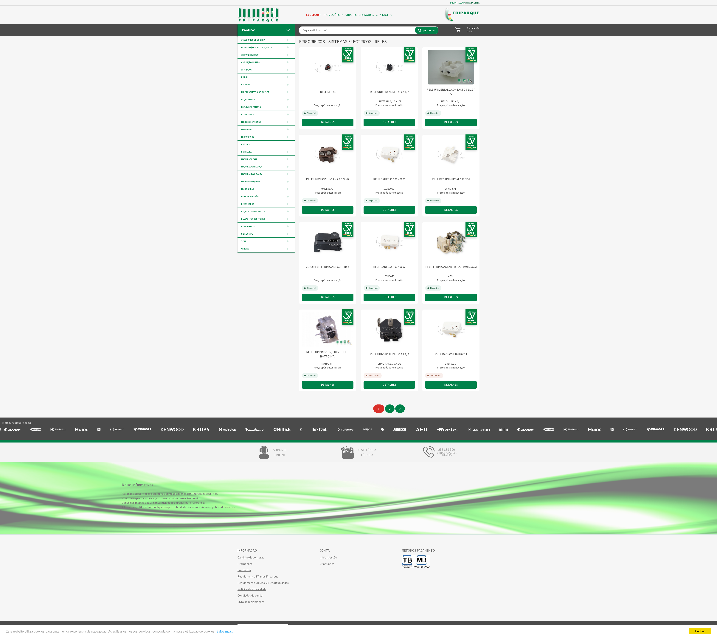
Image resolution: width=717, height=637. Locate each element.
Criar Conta (327, 564)
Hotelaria (246, 151)
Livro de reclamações (251, 602)
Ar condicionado (250, 55)
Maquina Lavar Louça (251, 166)
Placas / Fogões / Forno (253, 219)
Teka (243, 241)
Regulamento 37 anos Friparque (258, 576)
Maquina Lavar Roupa (251, 174)
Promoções (331, 15)
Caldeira (245, 84)
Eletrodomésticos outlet (255, 92)
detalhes (328, 122)
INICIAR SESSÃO (457, 2)
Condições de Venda (250, 595)
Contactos (384, 15)
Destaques (366, 15)
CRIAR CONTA (472, 2)
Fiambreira (246, 129)
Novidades (349, 15)
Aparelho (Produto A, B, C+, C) (256, 47)
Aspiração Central (250, 62)
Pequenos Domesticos (253, 211)
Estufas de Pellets (251, 107)
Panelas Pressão (250, 196)
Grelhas (245, 144)
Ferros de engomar (251, 122)
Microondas (247, 189)
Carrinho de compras (251, 557)
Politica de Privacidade (252, 589)
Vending (245, 248)
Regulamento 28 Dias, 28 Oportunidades (263, 583)
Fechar (700, 631)
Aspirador (246, 69)
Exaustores (247, 114)
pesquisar (429, 30)
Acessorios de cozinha (253, 40)
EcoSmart (313, 15)
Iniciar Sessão (328, 557)
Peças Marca (247, 204)
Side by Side (247, 234)
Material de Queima (250, 181)
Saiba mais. (224, 631)
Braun (244, 77)
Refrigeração (248, 226)
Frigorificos (247, 137)
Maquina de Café (249, 159)
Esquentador (248, 99)
